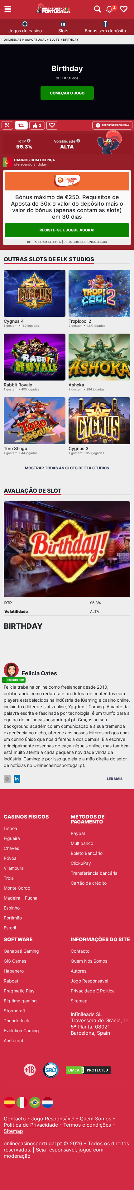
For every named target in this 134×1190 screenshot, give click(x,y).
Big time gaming (20, 1000)
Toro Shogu (15, 448)
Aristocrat (13, 1040)
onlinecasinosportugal (25, 39)
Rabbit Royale (18, 384)
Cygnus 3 (79, 448)
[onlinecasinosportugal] (53, 9)
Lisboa (10, 828)
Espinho (12, 907)
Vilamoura (14, 868)
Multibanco (82, 843)
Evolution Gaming (21, 1030)
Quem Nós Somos (89, 961)
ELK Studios (69, 78)
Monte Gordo (17, 888)
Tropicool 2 (80, 321)
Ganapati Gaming (21, 951)
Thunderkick (16, 1020)
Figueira (12, 838)
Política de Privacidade (31, 1125)
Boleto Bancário (87, 853)
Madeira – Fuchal (21, 897)
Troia (9, 878)
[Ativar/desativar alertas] (97, 9)
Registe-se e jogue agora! (67, 230)
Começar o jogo (67, 93)
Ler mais (114, 779)
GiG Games (15, 961)
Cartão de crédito (89, 883)
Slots (63, 30)
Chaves (11, 848)
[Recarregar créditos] (21, 125)
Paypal (78, 833)
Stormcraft (15, 1010)
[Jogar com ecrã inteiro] (7, 125)
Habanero (14, 970)
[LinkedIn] (17, 779)
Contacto (80, 951)
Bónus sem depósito (105, 30)
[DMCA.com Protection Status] (88, 1070)
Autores (78, 970)
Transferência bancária (94, 873)
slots (55, 39)
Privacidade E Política (93, 990)
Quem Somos (95, 1118)
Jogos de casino (25, 30)
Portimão (13, 917)
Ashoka (76, 384)
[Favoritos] (123, 9)
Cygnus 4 (14, 321)
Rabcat (11, 980)
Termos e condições (87, 1125)
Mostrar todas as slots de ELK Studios (67, 468)
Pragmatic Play (19, 990)
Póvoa (10, 858)
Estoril (10, 927)
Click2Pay (81, 863)
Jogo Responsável (89, 980)
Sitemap (79, 1000)
